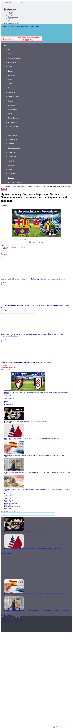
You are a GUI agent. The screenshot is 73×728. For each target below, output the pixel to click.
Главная (3, 186)
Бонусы (10, 71)
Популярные (8, 403)
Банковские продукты (14, 58)
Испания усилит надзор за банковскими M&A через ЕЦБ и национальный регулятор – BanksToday (34, 455)
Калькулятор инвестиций (12, 506)
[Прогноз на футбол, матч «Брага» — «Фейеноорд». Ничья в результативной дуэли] (18, 258)
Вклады (10, 79)
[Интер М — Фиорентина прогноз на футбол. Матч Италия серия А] (18, 341)
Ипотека (10, 101)
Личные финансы (13, 118)
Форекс (10, 169)
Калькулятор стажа (10, 494)
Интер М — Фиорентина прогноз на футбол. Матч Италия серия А (27, 362)
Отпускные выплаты (10, 497)
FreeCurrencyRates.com (7, 398)
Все (9, 49)
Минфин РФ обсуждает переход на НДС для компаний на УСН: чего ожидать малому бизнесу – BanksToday (37, 472)
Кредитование (12, 109)
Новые (6, 401)
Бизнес (10, 66)
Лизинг (10, 113)
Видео (8, 186)
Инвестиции (11, 92)
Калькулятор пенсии (10, 503)
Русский (58, 726)
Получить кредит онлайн (11, 23)
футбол (23, 247)
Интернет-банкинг (13, 96)
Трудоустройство (13, 161)
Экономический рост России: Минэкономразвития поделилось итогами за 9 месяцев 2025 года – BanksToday (37, 489)
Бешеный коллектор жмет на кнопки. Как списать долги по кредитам (25, 421)
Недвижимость (12, 139)
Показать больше (6, 553)
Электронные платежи (15, 182)
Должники (11, 88)
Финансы (11, 165)
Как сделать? (12, 105)
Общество (11, 143)
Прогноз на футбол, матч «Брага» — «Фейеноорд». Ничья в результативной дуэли (33, 279)
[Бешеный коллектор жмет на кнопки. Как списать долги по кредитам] (14, 419)
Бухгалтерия (11, 75)
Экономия (11, 178)
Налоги (10, 131)
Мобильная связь (13, 126)
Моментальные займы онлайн (13, 620)
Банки (10, 53)
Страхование (12, 156)
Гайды (10, 83)
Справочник (11, 152)
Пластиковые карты (14, 148)
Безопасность (12, 62)
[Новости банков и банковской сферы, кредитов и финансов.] (20, 26)
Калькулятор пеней (10, 500)
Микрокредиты (12, 122)
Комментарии (8, 404)
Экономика (11, 173)
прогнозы (15, 247)
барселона (5, 247)
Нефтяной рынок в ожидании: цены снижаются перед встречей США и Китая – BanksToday (32, 438)
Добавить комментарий (8, 367)
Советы (6, 45)
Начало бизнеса (12, 135)
